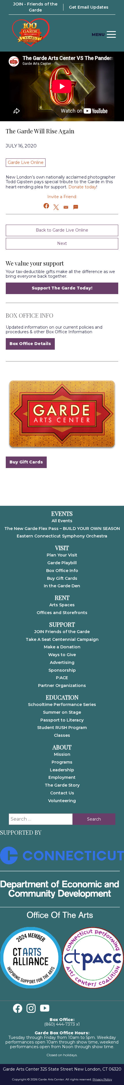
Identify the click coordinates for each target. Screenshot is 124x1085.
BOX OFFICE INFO (29, 315)
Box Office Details (30, 343)
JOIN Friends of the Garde (62, 631)
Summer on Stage (62, 712)
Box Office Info (62, 570)
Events (62, 513)
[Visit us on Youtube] (44, 1008)
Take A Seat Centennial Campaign (62, 639)
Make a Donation (62, 647)
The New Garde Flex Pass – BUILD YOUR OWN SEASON (62, 528)
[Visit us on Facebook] (17, 1008)
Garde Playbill (62, 562)
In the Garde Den (62, 585)
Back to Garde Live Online (62, 230)
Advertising (62, 662)
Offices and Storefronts (62, 612)
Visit (62, 547)
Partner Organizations (62, 685)
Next (62, 243)
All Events (62, 520)
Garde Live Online (26, 162)
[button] (46, 205)
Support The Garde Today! (62, 288)
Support (62, 624)
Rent (62, 597)
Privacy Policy (102, 1079)
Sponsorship (62, 670)
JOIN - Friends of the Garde (35, 7)
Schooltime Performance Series (62, 704)
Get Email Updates (88, 7)
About (62, 747)
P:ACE (62, 677)
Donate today (82, 187)
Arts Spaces (62, 604)
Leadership (62, 769)
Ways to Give (62, 654)
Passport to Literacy (62, 720)
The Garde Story (62, 785)
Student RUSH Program (62, 727)
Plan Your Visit (62, 555)
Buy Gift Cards (26, 462)
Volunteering (62, 800)
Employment (62, 777)
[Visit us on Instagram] (31, 1008)
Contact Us (62, 793)
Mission (62, 754)
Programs (62, 762)
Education (62, 697)
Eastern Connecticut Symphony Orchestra (62, 536)
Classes (62, 735)
